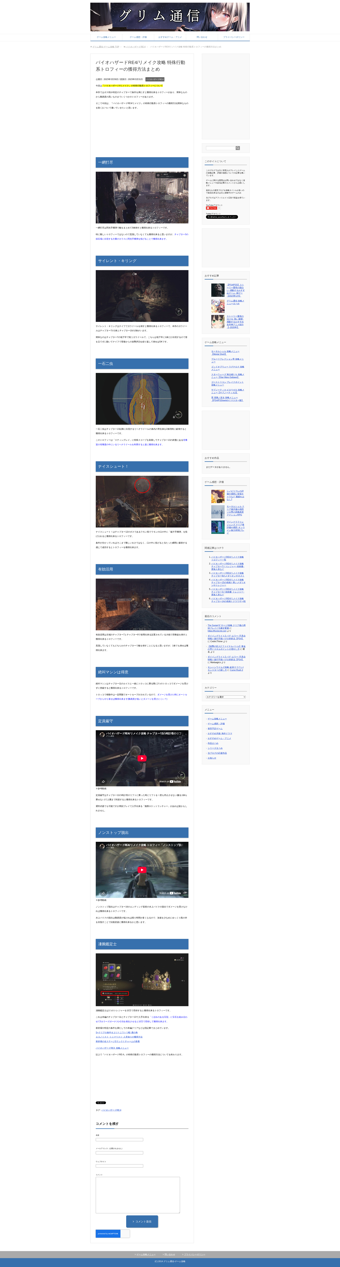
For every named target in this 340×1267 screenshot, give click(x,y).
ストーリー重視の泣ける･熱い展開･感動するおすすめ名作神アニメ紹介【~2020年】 (235, 321)
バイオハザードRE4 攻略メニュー (112, 1048)
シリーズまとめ (215, 748)
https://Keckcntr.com (217, 631)
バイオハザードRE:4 (154, 79)
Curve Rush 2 (236, 670)
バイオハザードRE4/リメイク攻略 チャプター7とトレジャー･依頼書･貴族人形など (227, 566)
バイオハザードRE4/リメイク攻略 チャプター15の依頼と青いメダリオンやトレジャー (228, 582)
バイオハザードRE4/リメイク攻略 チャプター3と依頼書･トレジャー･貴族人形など (227, 592)
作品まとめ (213, 743)
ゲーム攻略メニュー (106, 37)
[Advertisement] (142, 130)
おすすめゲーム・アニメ (170, 37)
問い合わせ (202, 37)
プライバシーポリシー (234, 37)
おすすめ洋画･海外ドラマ (220, 733)
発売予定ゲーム (215, 728)
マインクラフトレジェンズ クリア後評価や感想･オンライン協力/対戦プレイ (236, 527)
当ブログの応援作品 (217, 753)
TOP (105, 47)
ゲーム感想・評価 (138, 37)
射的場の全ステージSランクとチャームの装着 (118, 1041)
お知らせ (212, 758)
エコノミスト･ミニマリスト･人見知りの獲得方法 (119, 1037)
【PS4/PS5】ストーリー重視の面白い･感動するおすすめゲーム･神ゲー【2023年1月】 (236, 290)
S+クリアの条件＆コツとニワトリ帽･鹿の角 (117, 1032)
